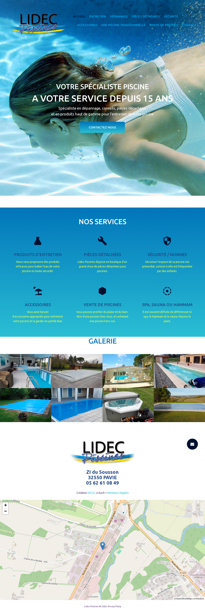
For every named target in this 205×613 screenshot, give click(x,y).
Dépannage (119, 16)
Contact (189, 25)
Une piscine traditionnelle (123, 25)
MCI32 (92, 492)
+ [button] (5, 505)
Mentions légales (118, 492)
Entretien (97, 16)
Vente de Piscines (164, 25)
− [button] (5, 511)
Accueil (79, 16)
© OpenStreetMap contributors (189, 598)
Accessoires (87, 25)
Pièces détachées (146, 16)
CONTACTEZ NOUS (102, 127)
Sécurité (171, 16)
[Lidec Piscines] (37, 24)
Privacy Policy (114, 606)
